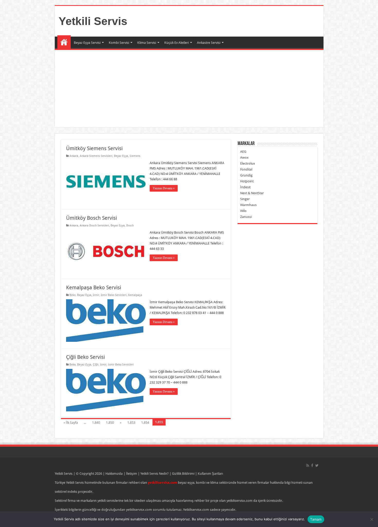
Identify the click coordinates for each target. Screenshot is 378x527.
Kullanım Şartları (210, 473)
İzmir (96, 295)
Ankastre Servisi (208, 43)
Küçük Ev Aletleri (176, 43)
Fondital (246, 169)
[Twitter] (317, 465)
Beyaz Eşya (121, 156)
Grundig (246, 175)
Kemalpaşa (135, 295)
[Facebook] (312, 465)
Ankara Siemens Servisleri (96, 156)
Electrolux (247, 163)
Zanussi (246, 217)
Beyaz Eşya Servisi (87, 43)
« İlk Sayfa (71, 422)
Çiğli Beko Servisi (85, 357)
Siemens (135, 156)
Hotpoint (247, 181)
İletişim (131, 473)
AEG (243, 152)
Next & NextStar (252, 193)
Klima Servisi (146, 43)
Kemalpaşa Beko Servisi (93, 287)
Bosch (130, 225)
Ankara (73, 156)
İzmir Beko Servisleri (114, 295)
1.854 (145, 422)
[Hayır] (371, 519)
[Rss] (308, 465)
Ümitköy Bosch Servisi (91, 218)
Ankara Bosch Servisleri (94, 225)
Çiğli (95, 364)
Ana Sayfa (64, 42)
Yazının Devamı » (164, 188)
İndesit (245, 187)
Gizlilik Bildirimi (183, 473)
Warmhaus (248, 205)
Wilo (243, 211)
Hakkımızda (114, 473)
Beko (72, 295)
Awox (244, 157)
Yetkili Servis (93, 21)
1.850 (110, 422)
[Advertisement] (209, 89)
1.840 (96, 422)
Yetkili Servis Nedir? (154, 473)
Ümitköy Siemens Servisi (94, 148)
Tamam (315, 519)
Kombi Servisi (119, 43)
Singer (245, 199)
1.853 (131, 422)
